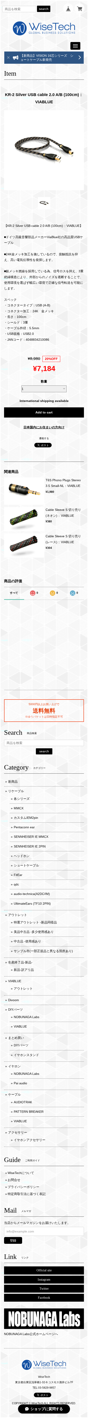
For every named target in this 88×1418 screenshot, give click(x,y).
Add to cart (44, 412)
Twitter (44, 1288)
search (44, 9)
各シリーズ (22, 799)
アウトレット (17, 915)
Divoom (13, 1000)
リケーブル (16, 791)
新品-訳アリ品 (24, 970)
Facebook (44, 1297)
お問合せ (14, 1180)
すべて (14, 592)
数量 (44, 381)
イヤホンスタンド (26, 1055)
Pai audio (20, 1083)
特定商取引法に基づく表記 (27, 1194)
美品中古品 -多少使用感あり (34, 932)
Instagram (44, 1279)
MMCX (18, 808)
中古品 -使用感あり (27, 941)
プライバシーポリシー (23, 1187)
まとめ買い (16, 1038)
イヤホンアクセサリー (29, 1140)
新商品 (13, 781)
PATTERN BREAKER (29, 1111)
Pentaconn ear (24, 827)
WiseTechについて (21, 1173)
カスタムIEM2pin (26, 817)
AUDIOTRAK (23, 1102)
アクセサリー (17, 1132)
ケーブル (14, 1094)
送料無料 (44, 710)
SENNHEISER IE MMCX (31, 836)
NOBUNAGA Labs (26, 1017)
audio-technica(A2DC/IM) (32, 894)
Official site (44, 1270)
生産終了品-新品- (20, 962)
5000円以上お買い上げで (44, 704)
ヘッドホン (22, 856)
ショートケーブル (26, 865)
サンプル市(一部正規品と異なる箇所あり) (43, 951)
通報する (44, 438)
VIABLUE (14, 981)
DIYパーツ (15, 1009)
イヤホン (14, 1066)
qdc (16, 884)
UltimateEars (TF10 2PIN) (32, 903)
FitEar (18, 875)
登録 (13, 1240)
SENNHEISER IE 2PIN (30, 846)
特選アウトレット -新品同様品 (35, 922)
